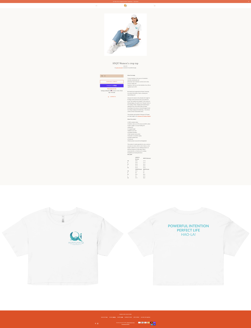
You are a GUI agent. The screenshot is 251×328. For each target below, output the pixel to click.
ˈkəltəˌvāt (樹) (104, 317)
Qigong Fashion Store (131, 322)
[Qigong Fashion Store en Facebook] (95, 323)
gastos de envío (119, 67)
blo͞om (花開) (120, 317)
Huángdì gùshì (128, 317)
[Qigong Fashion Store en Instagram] (97, 323)
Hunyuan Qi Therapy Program (144, 116)
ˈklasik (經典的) (112, 317)
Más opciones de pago (111, 88)
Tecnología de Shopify (125, 324)
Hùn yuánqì (136, 317)
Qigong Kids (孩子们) (145, 317)
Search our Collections (125, 314)
